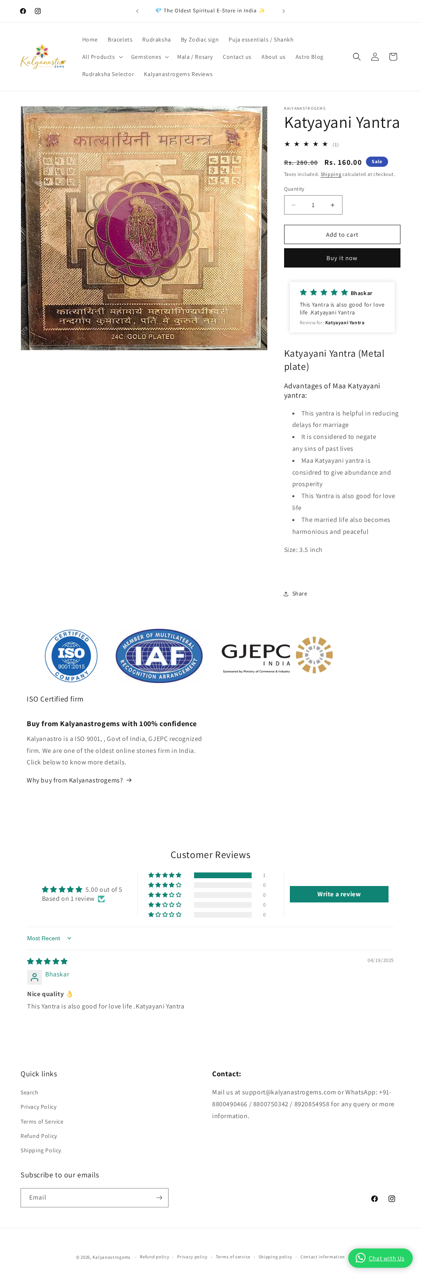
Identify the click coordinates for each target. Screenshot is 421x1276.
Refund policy (154, 1257)
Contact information (323, 1257)
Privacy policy (192, 1257)
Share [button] (300, 593)
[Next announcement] (284, 11)
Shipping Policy (41, 1150)
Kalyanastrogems (112, 1257)
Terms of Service (42, 1121)
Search (30, 1092)
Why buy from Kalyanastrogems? (75, 780)
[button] (101, 56)
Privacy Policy (38, 1106)
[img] (47, 961)
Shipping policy (276, 1257)
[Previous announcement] (137, 11)
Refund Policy (39, 1136)
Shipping (331, 174)
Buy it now (342, 258)
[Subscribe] (159, 1197)
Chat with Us (387, 1258)
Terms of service (233, 1257)
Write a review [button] (339, 894)
